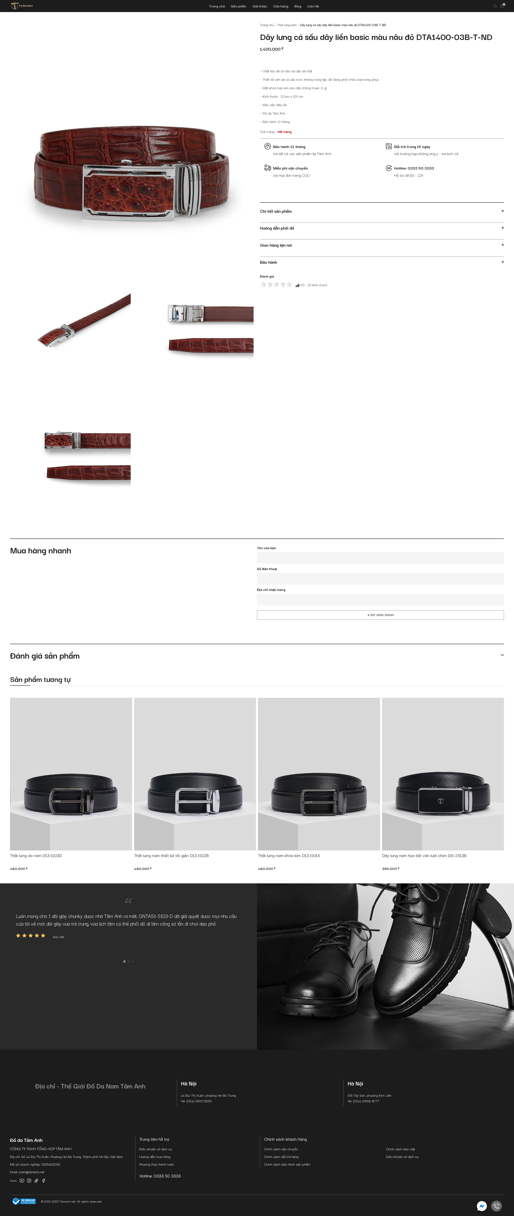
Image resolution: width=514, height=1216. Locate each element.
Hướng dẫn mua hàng (154, 1156)
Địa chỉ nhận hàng (271, 589)
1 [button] (124, 962)
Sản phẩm (238, 6)
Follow (13, 1180)
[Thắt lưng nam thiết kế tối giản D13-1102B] (195, 774)
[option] (128, 925)
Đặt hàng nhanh (382, 615)
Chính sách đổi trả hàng (281, 1156)
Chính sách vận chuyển (281, 1149)
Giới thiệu (259, 6)
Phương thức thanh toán (156, 1164)
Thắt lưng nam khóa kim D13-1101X (289, 855)
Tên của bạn (266, 547)
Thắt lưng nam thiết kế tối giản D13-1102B (171, 855)
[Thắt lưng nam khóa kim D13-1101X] (319, 774)
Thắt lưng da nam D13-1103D (36, 855)
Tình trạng (267, 131)
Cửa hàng (280, 6)
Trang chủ (217, 6)
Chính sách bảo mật (400, 1149)
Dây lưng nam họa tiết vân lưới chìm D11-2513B (424, 855)
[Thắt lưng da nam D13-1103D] (71, 774)
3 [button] (133, 961)
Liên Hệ (313, 6)
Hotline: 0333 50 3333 (160, 1175)
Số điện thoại (267, 568)
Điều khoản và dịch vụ (155, 1149)
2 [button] (129, 961)
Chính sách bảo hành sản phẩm (287, 1164)
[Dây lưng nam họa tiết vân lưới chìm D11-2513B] (443, 774)
